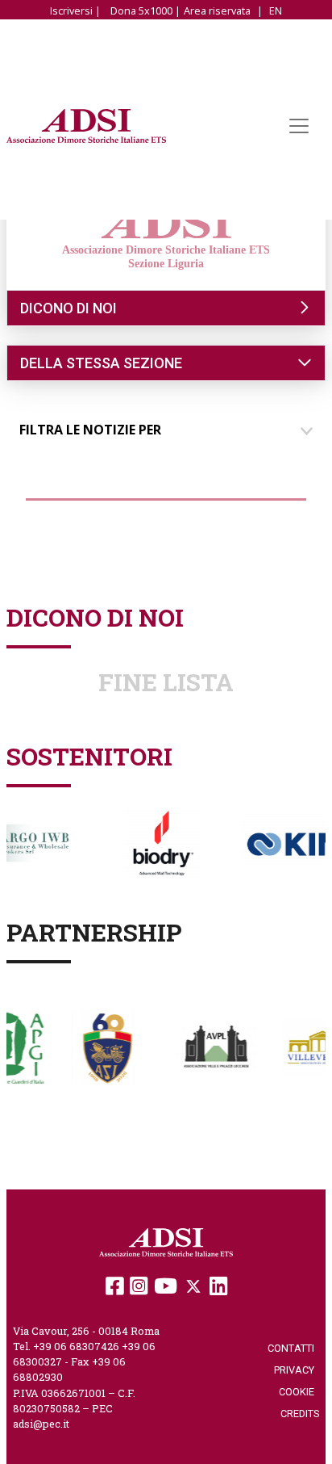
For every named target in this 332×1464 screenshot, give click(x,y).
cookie (299, 1392)
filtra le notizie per (90, 429)
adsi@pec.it (41, 1423)
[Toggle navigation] (299, 126)
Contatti (293, 1348)
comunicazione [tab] (168, 514)
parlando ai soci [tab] (84, 543)
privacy (296, 1370)
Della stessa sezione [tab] (101, 362)
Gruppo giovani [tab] (250, 543)
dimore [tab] (58, 514)
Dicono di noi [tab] (68, 308)
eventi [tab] (276, 514)
